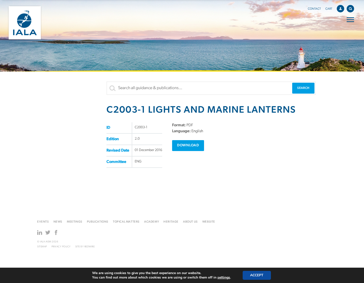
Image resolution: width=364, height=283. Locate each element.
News (57, 221)
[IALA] (25, 22)
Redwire (89, 246)
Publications (97, 221)
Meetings (74, 221)
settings (223, 277)
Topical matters (126, 221)
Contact (314, 8)
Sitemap (42, 246)
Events (43, 221)
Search (350, 8)
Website (208, 221)
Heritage (171, 221)
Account (340, 8)
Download (188, 145)
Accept (256, 275)
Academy (151, 221)
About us (190, 221)
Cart (328, 8)
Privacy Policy (61, 246)
